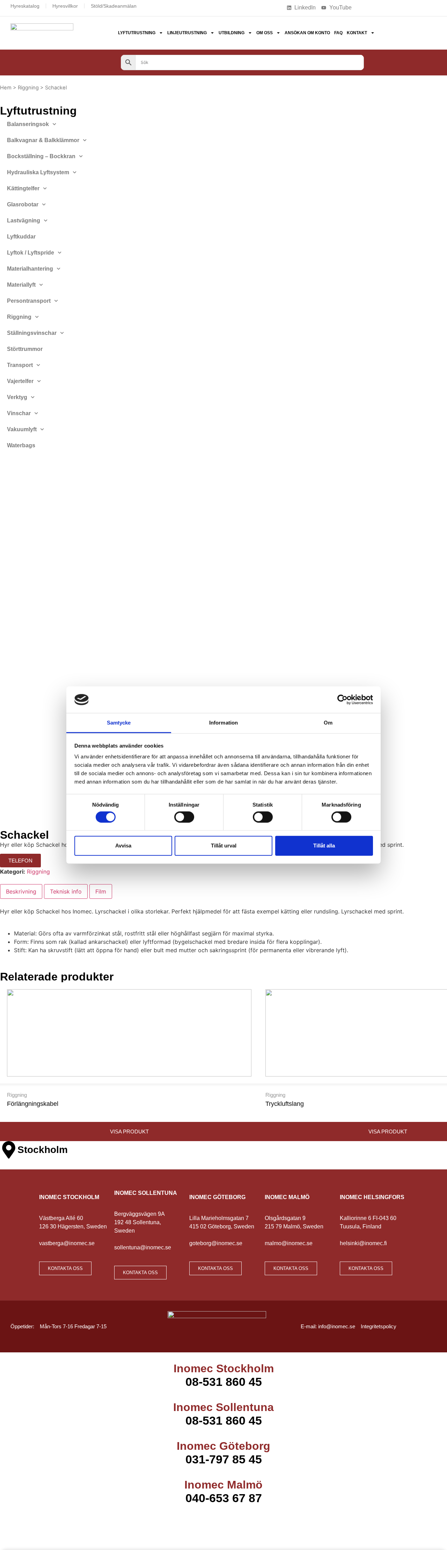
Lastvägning (23, 220)
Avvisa (123, 846)
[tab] (21, 891)
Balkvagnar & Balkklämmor (43, 140)
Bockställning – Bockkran (41, 156)
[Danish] (363, 6)
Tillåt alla (324, 846)
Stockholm (42, 1149)
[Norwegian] (390, 6)
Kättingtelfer (23, 188)
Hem (6, 88)
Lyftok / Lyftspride (30, 253)
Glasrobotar (22, 204)
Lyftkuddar (21, 237)
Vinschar (19, 413)
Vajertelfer (20, 381)
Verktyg (17, 397)
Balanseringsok (28, 124)
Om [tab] (328, 723)
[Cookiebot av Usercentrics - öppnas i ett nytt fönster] (342, 700)
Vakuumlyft (22, 429)
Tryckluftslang (284, 1103)
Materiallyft (21, 285)
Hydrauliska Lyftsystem (38, 172)
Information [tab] (223, 723)
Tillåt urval (223, 846)
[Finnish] (372, 6)
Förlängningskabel (32, 1103)
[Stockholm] (8, 1150)
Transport (20, 365)
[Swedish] (399, 6)
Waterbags (21, 445)
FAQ (338, 32)
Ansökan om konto (307, 32)
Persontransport (29, 301)
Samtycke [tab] (119, 723)
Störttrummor (25, 349)
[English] (381, 6)
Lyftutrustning (136, 32)
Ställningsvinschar (32, 333)
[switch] (184, 816)
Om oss (264, 32)
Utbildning (231, 32)
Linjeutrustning (187, 32)
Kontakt (357, 32)
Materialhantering (30, 269)
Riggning (28, 88)
